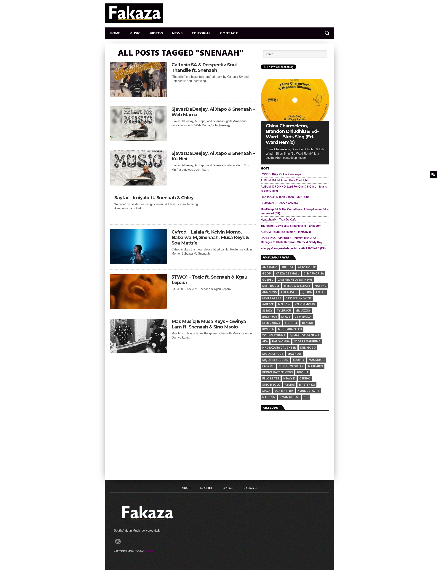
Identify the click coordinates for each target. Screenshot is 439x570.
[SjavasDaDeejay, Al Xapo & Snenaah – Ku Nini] (138, 184)
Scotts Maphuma (307, 341)
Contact (229, 33)
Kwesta (268, 329)
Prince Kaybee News (277, 372)
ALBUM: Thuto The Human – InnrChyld (286, 232)
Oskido (304, 378)
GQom (266, 273)
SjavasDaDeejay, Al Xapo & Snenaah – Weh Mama (213, 111)
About (186, 488)
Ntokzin (269, 397)
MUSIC (135, 33)
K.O (306, 397)
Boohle (303, 372)
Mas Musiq (317, 360)
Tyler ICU (284, 310)
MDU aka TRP (271, 298)
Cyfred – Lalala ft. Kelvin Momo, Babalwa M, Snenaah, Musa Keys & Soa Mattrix (210, 237)
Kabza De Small (287, 273)
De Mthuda (302, 317)
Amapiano (270, 267)
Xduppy (298, 360)
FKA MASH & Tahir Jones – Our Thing (285, 197)
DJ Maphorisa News (304, 335)
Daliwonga (281, 341)
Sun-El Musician (291, 366)
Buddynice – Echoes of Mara (279, 203)
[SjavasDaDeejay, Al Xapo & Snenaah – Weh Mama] (138, 140)
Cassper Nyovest (299, 298)
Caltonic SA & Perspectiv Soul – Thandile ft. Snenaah (205, 67)
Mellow (284, 304)
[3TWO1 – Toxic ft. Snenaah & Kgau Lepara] (138, 308)
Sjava (266, 391)
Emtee (320, 292)
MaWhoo (294, 354)
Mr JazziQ (302, 310)
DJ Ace (285, 317)
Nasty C (321, 286)
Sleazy (267, 310)
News (177, 33)
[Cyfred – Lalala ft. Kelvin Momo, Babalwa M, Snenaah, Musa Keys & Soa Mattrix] (138, 263)
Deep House (271, 286)
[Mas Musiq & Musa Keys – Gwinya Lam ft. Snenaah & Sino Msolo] (138, 352)
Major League (272, 354)
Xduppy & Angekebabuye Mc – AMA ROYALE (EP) (293, 248)
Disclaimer (250, 488)
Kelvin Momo (305, 304)
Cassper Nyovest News (295, 280)
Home (115, 33)
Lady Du (268, 366)
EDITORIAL (201, 33)
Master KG (307, 385)
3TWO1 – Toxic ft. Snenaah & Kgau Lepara (209, 279)
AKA (265, 341)
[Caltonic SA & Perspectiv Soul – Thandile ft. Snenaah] (138, 96)
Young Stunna (273, 335)
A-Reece (268, 304)
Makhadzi (315, 366)
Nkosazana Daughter (279, 348)
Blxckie (307, 323)
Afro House (307, 267)
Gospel (267, 280)
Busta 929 (269, 317)
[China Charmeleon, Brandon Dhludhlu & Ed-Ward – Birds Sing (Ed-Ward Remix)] (295, 119)
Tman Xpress (289, 397)
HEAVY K (289, 378)
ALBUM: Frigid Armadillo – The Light (284, 180)
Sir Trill (291, 323)
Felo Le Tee (270, 378)
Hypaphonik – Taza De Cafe (278, 219)
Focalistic (289, 292)
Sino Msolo (271, 385)
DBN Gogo (308, 348)
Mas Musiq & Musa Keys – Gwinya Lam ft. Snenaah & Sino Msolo (208, 324)
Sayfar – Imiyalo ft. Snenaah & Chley (153, 197)
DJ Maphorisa (313, 273)
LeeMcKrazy (271, 323)
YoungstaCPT (308, 391)
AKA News (269, 292)
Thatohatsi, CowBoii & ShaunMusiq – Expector (291, 225)
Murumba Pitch (290, 329)
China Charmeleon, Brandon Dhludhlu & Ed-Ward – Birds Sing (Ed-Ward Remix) (292, 134)
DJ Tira (307, 292)
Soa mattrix (284, 391)
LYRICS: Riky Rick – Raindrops (281, 174)
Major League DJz (275, 360)
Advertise (206, 488)
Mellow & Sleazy (297, 286)
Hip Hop (288, 267)
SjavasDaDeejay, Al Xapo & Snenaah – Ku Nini (213, 156)
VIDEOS (156, 33)
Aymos (290, 385)
